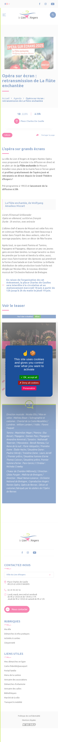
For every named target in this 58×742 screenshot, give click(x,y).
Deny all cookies (30, 382)
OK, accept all (30, 377)
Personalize (29, 388)
